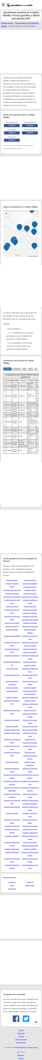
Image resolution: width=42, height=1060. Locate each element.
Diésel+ (30, 369)
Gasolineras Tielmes (12, 813)
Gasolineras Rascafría (12, 762)
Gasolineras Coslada (30, 646)
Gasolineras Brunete (30, 606)
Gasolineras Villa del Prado (30, 846)
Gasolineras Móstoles (12, 726)
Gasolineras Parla (30, 739)
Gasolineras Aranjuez (29, 593)
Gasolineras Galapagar (30, 662)
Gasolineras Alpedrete (12, 593)
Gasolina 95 (7, 369)
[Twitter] (26, 1021)
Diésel (24, 369)
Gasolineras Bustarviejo (30, 610)
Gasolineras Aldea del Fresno (12, 590)
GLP (36, 369)
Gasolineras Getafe (30, 665)
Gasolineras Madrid (12, 697)
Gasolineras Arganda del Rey (12, 597)
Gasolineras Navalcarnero (12, 730)
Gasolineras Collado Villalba (12, 636)
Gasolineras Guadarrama (12, 675)
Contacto (21, 1030)
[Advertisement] (21, 51)
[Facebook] (16, 1021)
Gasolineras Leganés (12, 688)
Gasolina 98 (16, 369)
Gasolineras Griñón (12, 668)
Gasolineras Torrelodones (30, 826)
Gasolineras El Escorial (30, 649)
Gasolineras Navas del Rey (30, 730)
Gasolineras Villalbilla (29, 849)
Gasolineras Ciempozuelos (30, 626)
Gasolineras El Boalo (12, 606)
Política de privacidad (21, 1039)
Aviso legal (21, 1036)
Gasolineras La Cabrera (30, 613)
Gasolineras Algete (30, 590)
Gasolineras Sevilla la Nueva (29, 800)
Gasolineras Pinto (30, 752)
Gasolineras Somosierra (30, 804)
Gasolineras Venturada (30, 842)
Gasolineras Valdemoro (12, 836)
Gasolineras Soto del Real (12, 807)
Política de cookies (21, 1042)
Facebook (21, 1055)
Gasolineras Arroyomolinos (30, 597)
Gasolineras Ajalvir (12, 580)
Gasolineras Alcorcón (30, 587)
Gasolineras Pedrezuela (30, 743)
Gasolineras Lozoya (12, 691)
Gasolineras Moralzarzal (12, 720)
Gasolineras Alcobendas (30, 583)
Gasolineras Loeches (30, 688)
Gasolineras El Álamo (30, 580)
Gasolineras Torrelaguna (12, 826)
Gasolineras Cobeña (12, 629)
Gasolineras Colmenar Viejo (30, 642)
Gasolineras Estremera (30, 652)
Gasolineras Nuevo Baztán (12, 733)
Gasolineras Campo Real (30, 616)
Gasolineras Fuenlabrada (12, 655)
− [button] (6, 217)
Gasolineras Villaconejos (12, 849)
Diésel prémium (30, 885)
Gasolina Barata (7, 23)
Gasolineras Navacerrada (30, 726)
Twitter (22, 1058)
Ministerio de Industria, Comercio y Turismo (26, 1047)
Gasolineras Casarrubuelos (30, 620)
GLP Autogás (12, 889)
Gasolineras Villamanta (12, 852)
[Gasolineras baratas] (19, 7)
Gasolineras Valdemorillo (30, 833)
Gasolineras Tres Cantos (30, 829)
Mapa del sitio (21, 1033)
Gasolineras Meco (29, 701)
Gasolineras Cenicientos (12, 623)
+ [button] (6, 213)
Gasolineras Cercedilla (30, 623)
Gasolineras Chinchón (12, 626)
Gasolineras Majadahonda (30, 697)
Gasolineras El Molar (30, 710)
